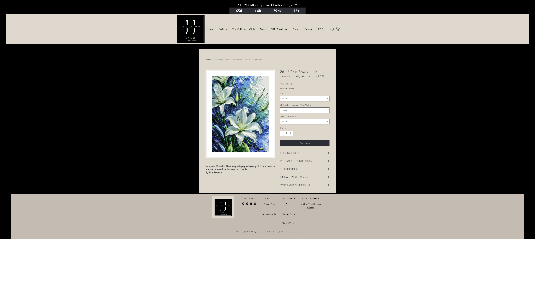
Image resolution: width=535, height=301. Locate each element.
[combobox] (304, 98)
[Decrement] (282, 133)
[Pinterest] (247, 203)
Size (282, 93)
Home (208, 59)
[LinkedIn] (243, 203)
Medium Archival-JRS (289, 116)
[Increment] (290, 133)
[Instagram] (255, 203)
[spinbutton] (286, 133)
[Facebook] (251, 203)
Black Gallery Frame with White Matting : (296, 105)
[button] (338, 29)
